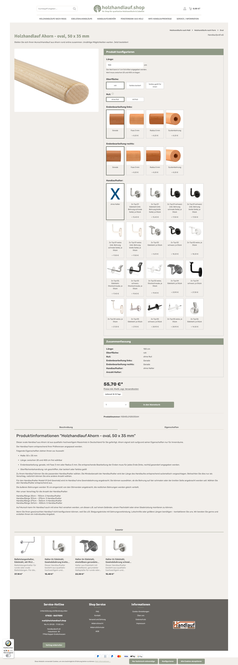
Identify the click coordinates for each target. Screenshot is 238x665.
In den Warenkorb (151, 404)
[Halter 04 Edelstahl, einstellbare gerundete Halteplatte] (88, 546)
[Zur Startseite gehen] (119, 8)
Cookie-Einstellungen (140, 611)
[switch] (8, 655)
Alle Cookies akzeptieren (191, 661)
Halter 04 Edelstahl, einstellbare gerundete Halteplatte (86, 560)
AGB (97, 631)
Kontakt (97, 615)
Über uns (140, 615)
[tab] (66, 427)
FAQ (97, 611)
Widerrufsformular (97, 627)
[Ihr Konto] (184, 8)
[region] (119, 556)
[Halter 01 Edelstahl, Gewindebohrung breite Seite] (58, 546)
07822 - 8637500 (53, 615)
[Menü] (12, 640)
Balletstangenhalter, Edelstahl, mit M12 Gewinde (24, 560)
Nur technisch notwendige (143, 661)
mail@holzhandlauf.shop (54, 620)
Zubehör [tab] (119, 530)
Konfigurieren (168, 661)
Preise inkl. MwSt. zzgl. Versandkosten (121, 389)
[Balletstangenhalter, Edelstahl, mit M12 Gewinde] (27, 546)
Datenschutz (141, 619)
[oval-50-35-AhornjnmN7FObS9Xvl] (56, 80)
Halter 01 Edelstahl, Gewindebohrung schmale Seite (118, 560)
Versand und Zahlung (97, 619)
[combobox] (54, 8)
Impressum (140, 623)
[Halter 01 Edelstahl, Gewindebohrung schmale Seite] (119, 546)
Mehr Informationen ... (103, 661)
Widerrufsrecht (97, 623)
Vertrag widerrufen (54, 645)
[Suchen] (74, 8)
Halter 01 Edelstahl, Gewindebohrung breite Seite (56, 560)
